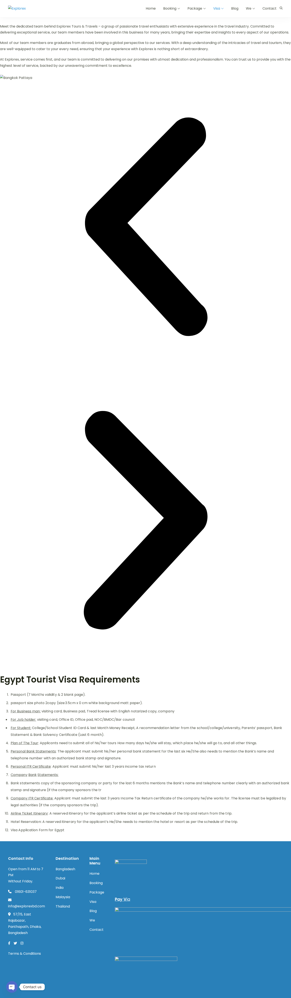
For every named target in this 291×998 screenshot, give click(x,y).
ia (122, 899)
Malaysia (63, 897)
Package (194, 8)
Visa (216, 8)
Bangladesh (65, 869)
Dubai (60, 878)
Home (151, 8)
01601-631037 (25, 891)
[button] (145, 228)
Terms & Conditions (24, 953)
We (248, 8)
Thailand (63, 906)
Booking (169, 8)
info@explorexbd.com (26, 906)
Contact (269, 8)
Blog (234, 8)
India (59, 887)
